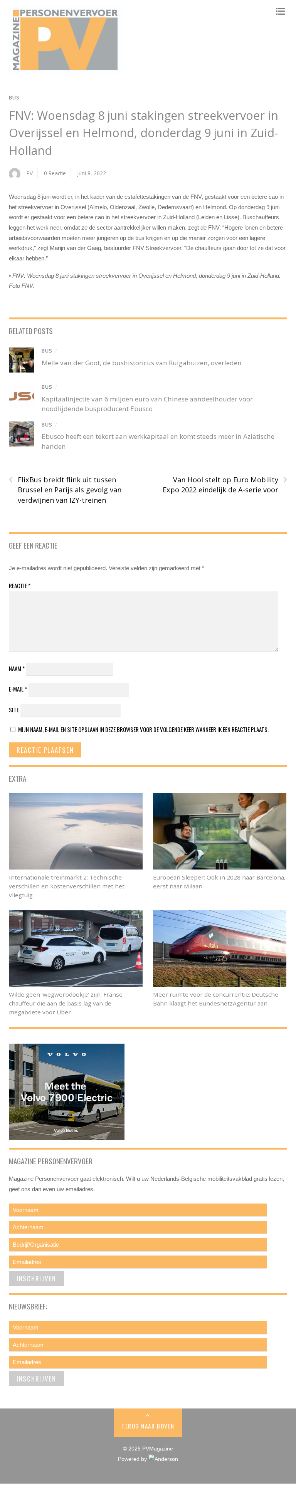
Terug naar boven (147, 1426)
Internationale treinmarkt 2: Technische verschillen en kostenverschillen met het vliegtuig (66, 886)
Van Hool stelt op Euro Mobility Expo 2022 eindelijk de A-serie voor (225, 485)
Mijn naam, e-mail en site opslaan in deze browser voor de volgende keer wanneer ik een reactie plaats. (143, 729)
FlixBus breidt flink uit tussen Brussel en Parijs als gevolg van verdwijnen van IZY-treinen (65, 490)
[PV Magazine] (66, 70)
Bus (14, 97)
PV (30, 173)
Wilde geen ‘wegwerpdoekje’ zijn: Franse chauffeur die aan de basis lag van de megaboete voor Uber (66, 1003)
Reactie (19, 585)
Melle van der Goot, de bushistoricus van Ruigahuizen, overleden (142, 362)
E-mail (18, 689)
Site (14, 709)
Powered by (133, 1459)
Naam (17, 668)
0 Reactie (55, 173)
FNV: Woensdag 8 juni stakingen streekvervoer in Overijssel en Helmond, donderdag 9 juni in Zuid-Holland (143, 132)
